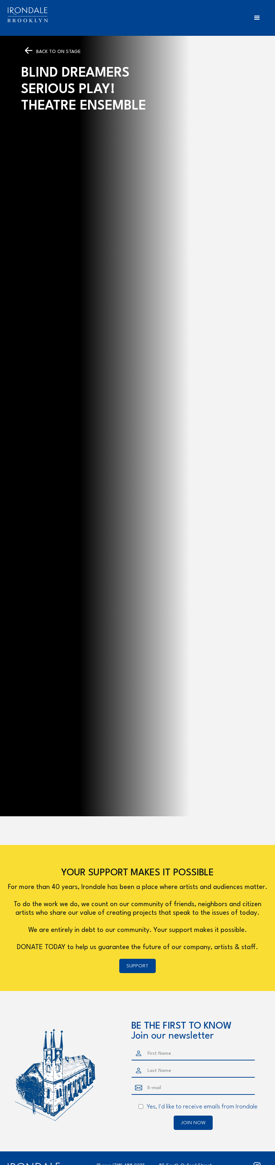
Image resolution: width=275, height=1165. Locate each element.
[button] (257, 18)
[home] (27, 15)
